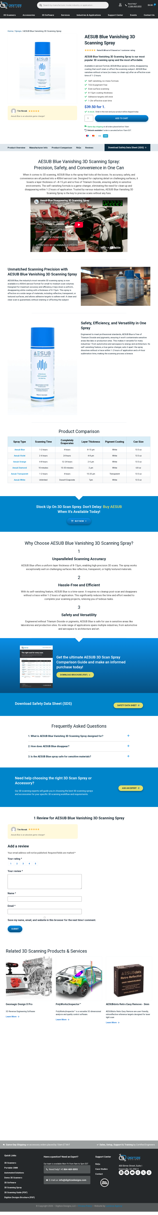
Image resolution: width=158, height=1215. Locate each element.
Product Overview (16, 147)
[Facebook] (126, 1172)
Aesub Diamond (19, 468)
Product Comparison (62, 147)
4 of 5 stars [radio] (29, 864)
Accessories (29, 15)
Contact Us (149, 15)
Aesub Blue (20, 450)
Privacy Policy (85, 1206)
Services (65, 15)
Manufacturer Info (38, 147)
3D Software (48, 15)
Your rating (15, 858)
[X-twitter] (143, 1172)
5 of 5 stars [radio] (35, 864)
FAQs (78, 147)
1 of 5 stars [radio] (10, 864)
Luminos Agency (114, 1206)
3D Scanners (9, 15)
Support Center (115, 15)
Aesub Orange (19, 462)
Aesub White (19, 480)
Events (133, 15)
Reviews (89, 147)
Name (12, 893)
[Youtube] (132, 1172)
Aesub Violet (19, 456)
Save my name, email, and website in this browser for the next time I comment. (52, 920)
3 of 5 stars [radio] (23, 864)
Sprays (18, 31)
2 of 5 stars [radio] (16, 864)
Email (11, 905)
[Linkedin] (121, 1172)
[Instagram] (137, 1172)
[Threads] (149, 1172)
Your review (15, 871)
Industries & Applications (89, 15)
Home (10, 31)
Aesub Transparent (19, 474)
